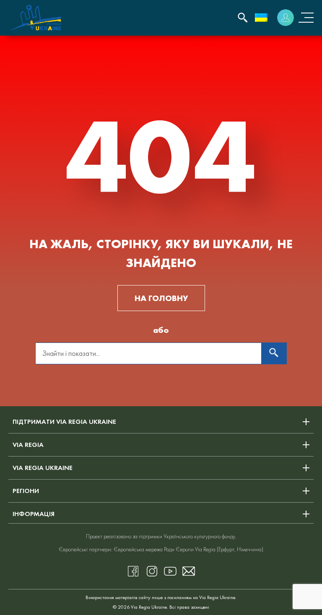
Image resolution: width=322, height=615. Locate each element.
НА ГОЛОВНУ (161, 298)
